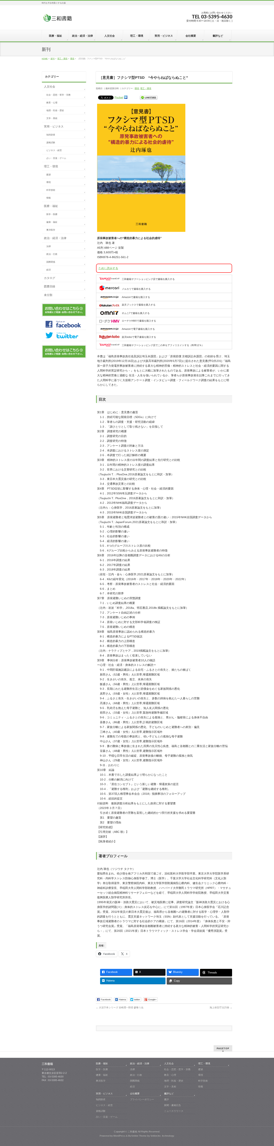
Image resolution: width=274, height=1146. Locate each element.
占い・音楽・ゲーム (56, 158)
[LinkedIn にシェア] (125, 97)
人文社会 (49, 86)
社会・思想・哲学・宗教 (58, 95)
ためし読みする (108, 268)
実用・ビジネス (54, 126)
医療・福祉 (51, 206)
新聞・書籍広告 (172, 1105)
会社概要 (135, 1093)
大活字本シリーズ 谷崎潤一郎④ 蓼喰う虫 (119, 1007)
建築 (48, 174)
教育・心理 (51, 102)
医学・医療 (51, 214)
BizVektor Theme (137, 1135)
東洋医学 (50, 230)
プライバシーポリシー (142, 1099)
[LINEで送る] (148, 97)
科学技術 (50, 190)
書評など (169, 1093)
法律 (48, 246)
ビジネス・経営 (54, 150)
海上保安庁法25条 (221, 1007)
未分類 (48, 295)
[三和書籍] (57, 19)
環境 (137, 88)
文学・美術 (51, 118)
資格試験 (50, 142)
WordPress (119, 1135)
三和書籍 (132, 1131)
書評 (166, 1099)
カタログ (49, 278)
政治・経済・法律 (55, 238)
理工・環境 (145, 88)
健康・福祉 (51, 222)
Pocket (119, 97)
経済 (48, 270)
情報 (48, 198)
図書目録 (49, 286)
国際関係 (50, 262)
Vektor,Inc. (155, 1135)
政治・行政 (51, 254)
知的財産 (50, 134)
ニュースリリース (173, 1111)
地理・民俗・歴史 (55, 110)
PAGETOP (223, 1048)
